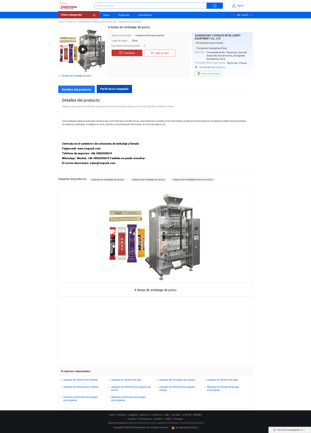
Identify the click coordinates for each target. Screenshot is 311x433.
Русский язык (145, 419)
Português (178, 419)
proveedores (145, 15)
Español (244, 15)
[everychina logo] (67, 5)
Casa (106, 15)
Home (112, 415)
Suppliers (133, 415)
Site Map (175, 415)
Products (121, 415)
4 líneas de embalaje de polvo (76, 75)
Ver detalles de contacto (212, 67)
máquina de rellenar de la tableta (80, 387)
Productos (123, 15)
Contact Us (156, 415)
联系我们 (197, 415)
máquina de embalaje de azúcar (107, 179)
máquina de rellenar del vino (126, 379)
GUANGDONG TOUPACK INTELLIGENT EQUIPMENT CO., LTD (218, 37)
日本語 (168, 419)
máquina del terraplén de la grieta (177, 379)
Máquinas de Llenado (130, 21)
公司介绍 (186, 415)
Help (166, 415)
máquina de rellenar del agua (222, 379)
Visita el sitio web (210, 73)
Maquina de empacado (105, 21)
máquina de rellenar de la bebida (80, 379)
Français (132, 419)
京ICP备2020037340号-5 (187, 427)
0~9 (201, 423)
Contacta (129, 53)
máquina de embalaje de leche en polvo (193, 179)
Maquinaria (85, 21)
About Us (144, 415)
